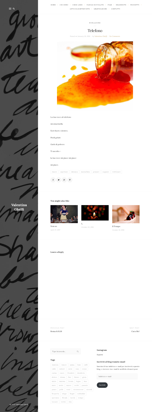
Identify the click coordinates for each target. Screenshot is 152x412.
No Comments (114, 36)
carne (70, 369)
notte (61, 385)
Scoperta (55, 394)
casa (77, 369)
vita (70, 402)
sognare (106, 172)
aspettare (64, 172)
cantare (62, 369)
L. (82, 223)
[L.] (95, 212)
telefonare (116, 172)
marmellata (85, 172)
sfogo (64, 394)
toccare (55, 402)
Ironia (70, 381)
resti (68, 389)
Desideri (70, 373)
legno (78, 381)
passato (85, 385)
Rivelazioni (95, 23)
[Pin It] (69, 179)
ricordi (89, 389)
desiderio (81, 373)
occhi (76, 385)
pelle (61, 389)
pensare (96, 172)
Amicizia (55, 365)
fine (69, 377)
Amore (54, 172)
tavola (72, 398)
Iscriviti (102, 385)
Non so (53, 226)
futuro (76, 377)
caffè (86, 365)
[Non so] (64, 214)
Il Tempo (116, 226)
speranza (55, 398)
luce (85, 381)
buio (79, 365)
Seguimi (100, 355)
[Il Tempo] (126, 214)
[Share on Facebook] (53, 179)
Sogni (72, 394)
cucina (54, 373)
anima (72, 365)
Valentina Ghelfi (19, 207)
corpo (84, 369)
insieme (62, 381)
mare (54, 385)
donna (62, 377)
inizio (54, 381)
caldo (54, 369)
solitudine (81, 394)
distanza (74, 172)
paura (54, 389)
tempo (80, 398)
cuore (62, 373)
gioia (84, 377)
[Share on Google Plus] (64, 179)
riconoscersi (78, 389)
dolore (54, 377)
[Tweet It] (58, 179)
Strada (64, 398)
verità (63, 402)
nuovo (68, 385)
